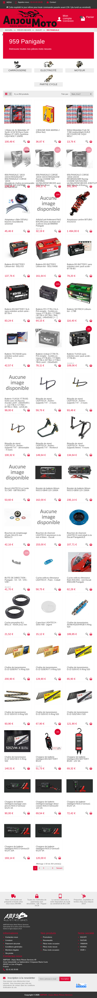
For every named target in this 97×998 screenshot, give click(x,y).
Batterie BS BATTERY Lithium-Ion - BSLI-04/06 (47, 265)
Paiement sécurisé (12, 944)
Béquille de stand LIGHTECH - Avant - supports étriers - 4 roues (78, 445)
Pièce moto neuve (50, 947)
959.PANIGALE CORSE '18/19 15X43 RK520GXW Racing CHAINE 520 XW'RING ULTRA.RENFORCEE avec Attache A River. (48, 180)
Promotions (47, 937)
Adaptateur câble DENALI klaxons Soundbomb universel (16, 221)
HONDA (83, 947)
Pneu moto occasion (51, 950)
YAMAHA (83, 944)
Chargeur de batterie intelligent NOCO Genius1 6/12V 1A (78, 804)
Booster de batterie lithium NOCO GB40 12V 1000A (47, 489)
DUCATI (83, 937)
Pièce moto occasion (51, 944)
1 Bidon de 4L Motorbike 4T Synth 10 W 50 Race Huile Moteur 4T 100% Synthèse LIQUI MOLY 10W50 (17, 133)
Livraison (9, 940)
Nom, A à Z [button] (76, 94)
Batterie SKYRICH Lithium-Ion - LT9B (79, 310)
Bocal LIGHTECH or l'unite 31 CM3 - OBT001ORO (17, 489)
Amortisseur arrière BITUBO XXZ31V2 (79, 220)
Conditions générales (13, 947)
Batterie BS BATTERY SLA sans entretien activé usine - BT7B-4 (17, 311)
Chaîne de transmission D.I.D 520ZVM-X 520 (77, 713)
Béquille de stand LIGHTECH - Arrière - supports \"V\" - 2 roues (46, 401)
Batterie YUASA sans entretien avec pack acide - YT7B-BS (79, 356)
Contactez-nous (11, 937)
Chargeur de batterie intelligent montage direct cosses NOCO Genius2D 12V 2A (47, 805)
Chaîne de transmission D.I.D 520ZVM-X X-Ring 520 (15, 759)
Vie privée (9, 953)
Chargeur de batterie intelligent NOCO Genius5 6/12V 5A (47, 848)
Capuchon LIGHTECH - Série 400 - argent (46, 623)
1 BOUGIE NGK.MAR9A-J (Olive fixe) (47, 131)
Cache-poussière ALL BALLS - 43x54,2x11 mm (16, 623)
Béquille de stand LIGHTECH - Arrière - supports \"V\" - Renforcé (47, 445)
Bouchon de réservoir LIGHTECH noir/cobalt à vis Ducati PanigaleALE (79, 535)
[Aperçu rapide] (24, 141)
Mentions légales (12, 950)
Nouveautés (48, 940)
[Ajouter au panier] (28, 141)
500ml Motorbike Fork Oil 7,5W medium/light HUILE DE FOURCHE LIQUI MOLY (78, 133)
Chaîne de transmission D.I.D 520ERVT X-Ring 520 (48, 668)
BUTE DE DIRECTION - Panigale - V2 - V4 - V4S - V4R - (16, 580)
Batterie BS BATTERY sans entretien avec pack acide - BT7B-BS (79, 266)
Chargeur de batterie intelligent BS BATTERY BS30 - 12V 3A (78, 759)
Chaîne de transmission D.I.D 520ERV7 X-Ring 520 (17, 668)
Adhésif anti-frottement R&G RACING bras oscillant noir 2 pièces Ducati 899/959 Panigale (48, 222)
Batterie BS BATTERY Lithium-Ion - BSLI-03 (15, 265)
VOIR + (83, 950)
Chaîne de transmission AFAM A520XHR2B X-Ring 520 (79, 624)
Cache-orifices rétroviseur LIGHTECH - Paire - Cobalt (48, 579)
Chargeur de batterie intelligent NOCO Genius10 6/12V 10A (17, 848)
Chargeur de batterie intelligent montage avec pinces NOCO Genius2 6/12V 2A (16, 805)
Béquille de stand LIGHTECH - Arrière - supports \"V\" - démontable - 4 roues (17, 446)
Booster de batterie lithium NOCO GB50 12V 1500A (78, 489)
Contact (53, 2)
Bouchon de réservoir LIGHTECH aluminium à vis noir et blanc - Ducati (48, 535)
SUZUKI (83, 940)
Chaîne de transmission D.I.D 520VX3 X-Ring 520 (78, 668)
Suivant (59, 868)
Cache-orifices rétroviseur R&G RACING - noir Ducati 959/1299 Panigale (79, 580)
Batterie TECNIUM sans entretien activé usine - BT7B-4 (15, 356)
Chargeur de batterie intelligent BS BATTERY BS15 (47, 759)
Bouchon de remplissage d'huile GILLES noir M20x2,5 (16, 535)
